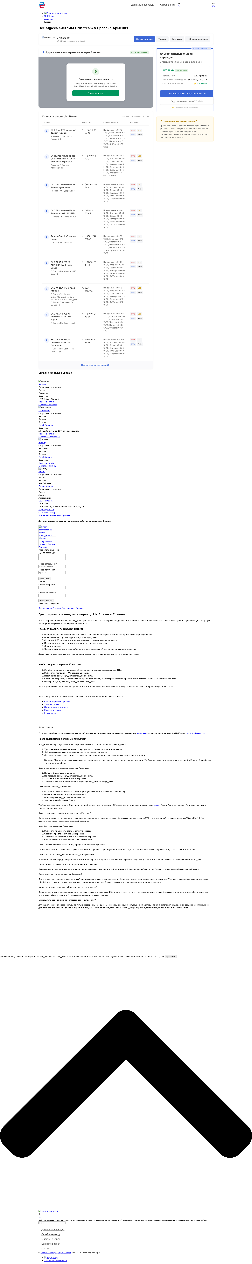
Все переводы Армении (49, 608)
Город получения (46, 570)
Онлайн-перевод (50, 1234)
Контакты (177, 39)
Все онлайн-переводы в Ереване (54, 515)
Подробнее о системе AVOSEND (187, 101)
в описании (142, 733)
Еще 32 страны (45, 425)
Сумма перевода (46, 553)
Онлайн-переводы (198, 39)
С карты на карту (50, 1239)
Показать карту (95, 93)
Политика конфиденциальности (56, 1252)
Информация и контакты (56, 707)
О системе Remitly (47, 466)
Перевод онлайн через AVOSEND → (187, 93)
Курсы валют (50, 713)
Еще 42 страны (45, 486)
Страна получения (47, 592)
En (179, 6)
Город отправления (47, 564)
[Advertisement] (126, 934)
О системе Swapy (46, 512)
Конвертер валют (52, 710)
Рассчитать (45, 579)
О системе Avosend (47, 404)
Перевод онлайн (46, 402)
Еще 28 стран (45, 457)
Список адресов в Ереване (57, 701)
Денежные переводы (52, 1229)
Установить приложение (55, 1260)
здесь (156, 805)
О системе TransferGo (49, 437)
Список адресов (144, 39)
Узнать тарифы (46, 601)
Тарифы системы (52, 704)
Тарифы (162, 39)
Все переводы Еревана (73, 608)
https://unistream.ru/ (196, 733)
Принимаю (170, 956)
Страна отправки (46, 584)
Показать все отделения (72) (95, 365)
